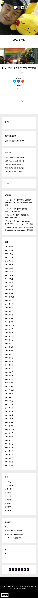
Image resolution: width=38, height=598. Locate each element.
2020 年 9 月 (9, 300)
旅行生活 (8, 496)
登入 (6, 527)
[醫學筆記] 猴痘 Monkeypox (14, 164)
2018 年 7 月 (9, 358)
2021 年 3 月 (9, 282)
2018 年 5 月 (9, 365)
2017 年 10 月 (9, 390)
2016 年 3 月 (9, 455)
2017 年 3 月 (9, 411)
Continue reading (20, 101)
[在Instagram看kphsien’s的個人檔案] (6, 557)
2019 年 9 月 (9, 329)
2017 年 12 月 (9, 383)
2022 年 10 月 (9, 250)
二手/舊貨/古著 (10, 485)
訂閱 (14, 531)
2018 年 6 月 (9, 361)
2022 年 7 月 (9, 257)
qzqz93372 (10, 227)
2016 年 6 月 (9, 444)
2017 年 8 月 (9, 397)
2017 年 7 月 (9, 401)
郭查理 (19, 8)
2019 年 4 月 (9, 343)
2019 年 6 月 (9, 340)
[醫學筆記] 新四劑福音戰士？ (14, 172)
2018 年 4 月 (9, 368)
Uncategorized (10, 482)
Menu (5, 595)
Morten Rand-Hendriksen (18, 588)
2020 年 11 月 (9, 293)
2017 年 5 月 (9, 404)
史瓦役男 (8, 489)
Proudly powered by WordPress (12, 586)
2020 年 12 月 (9, 290)
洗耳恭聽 (8, 500)
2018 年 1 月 (9, 379)
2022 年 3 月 (9, 268)
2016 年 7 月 (9, 440)
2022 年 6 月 (9, 261)
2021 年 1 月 (9, 286)
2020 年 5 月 (9, 307)
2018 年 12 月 (9, 347)
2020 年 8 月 (9, 304)
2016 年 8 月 (9, 437)
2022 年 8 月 (9, 254)
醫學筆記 (8, 510)
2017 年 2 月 (9, 415)
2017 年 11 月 (9, 386)
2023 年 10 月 (9, 247)
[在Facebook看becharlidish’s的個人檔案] (6, 554)
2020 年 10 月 (9, 297)
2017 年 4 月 (9, 408)
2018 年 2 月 (9, 376)
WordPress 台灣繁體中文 (13, 538)
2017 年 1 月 (9, 419)
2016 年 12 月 (9, 422)
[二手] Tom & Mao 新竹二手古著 (15, 161)
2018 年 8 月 (9, 354)
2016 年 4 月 (9, 451)
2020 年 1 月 (9, 315)
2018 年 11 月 (9, 351)
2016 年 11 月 (9, 426)
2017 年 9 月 (9, 394)
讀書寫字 (8, 507)
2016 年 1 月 (9, 462)
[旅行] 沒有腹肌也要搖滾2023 (14, 141)
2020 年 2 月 (9, 311)
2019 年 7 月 (9, 336)
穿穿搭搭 (8, 503)
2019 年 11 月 (9, 322)
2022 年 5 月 (9, 264)
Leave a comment (19, 75)
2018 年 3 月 (9, 372)
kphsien (20, 70)
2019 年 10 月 (9, 325)
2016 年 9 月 (9, 433)
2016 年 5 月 (9, 447)
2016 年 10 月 (9, 429)
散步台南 (8, 492)
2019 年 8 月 (9, 333)
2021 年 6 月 (9, 275)
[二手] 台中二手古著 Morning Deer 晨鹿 (19, 68)
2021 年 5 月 (9, 279)
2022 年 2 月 (9, 272)
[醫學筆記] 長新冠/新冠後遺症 (14, 168)
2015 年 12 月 (9, 465)
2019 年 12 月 (9, 318)
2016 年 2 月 (9, 458)
